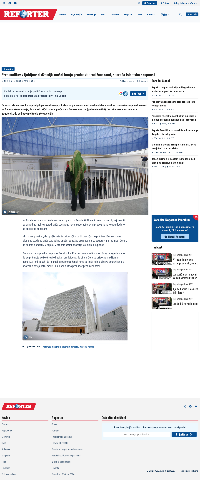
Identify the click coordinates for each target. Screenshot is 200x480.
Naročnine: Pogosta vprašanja (66, 455)
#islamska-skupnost (61, 347)
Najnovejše (76, 14)
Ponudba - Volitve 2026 (63, 474)
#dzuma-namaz (87, 347)
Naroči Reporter (176, 237)
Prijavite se (182, 434)
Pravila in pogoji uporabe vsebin (67, 449)
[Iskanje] (180, 14)
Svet (103, 14)
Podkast (151, 14)
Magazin (128, 14)
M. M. (6, 81)
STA (155, 95)
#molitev (75, 347)
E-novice (151, 3)
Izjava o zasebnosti (61, 461)
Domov (62, 14)
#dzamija (46, 347)
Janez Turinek (159, 167)
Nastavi (136, 94)
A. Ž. (156, 124)
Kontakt (55, 430)
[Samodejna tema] (139, 3)
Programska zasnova (62, 436)
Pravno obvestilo (60, 443)
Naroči (193, 14)
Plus (140, 14)
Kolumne (114, 14)
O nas (54, 424)
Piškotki (55, 468)
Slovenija (91, 14)
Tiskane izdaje (164, 14)
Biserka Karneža (160, 152)
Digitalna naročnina (186, 3)
